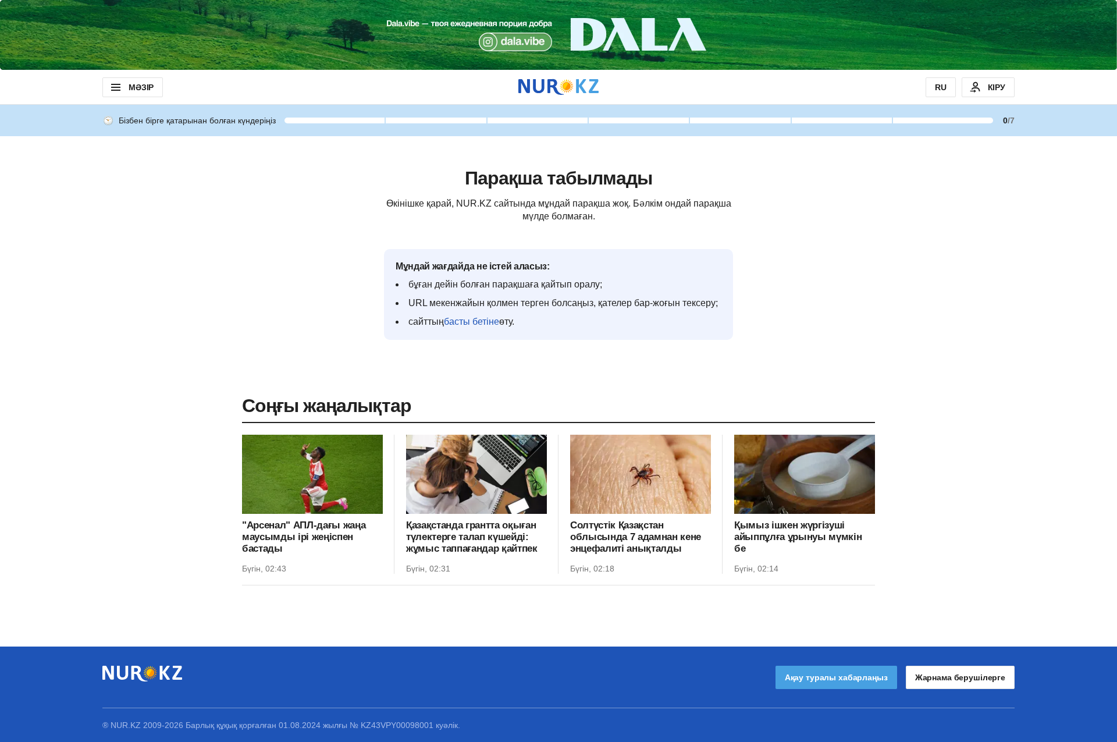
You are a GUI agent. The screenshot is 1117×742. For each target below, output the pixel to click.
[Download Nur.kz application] (558, 35)
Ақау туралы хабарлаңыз (836, 677)
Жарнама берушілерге (960, 677)
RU (941, 87)
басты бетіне (471, 321)
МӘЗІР (141, 87)
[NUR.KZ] (558, 87)
